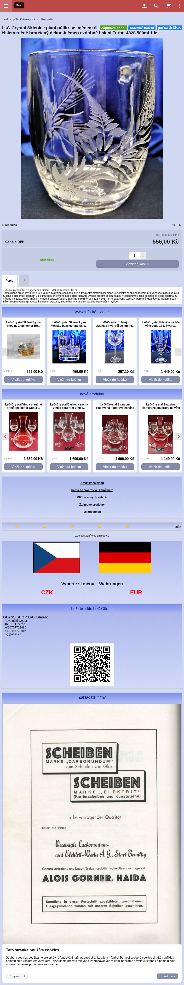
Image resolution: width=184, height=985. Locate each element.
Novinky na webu (92, 483)
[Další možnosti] (179, 6)
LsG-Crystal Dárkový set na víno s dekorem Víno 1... (69, 406)
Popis (9, 280)
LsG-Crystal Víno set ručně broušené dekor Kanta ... (23, 406)
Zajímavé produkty (92, 504)
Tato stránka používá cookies (32, 950)
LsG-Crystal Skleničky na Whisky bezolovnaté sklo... (69, 324)
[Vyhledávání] (156, 6)
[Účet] (144, 6)
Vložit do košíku (137, 264)
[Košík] (168, 6)
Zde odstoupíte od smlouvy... (92, 535)
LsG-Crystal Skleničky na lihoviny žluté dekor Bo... (23, 324)
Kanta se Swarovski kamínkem (92, 490)
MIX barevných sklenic (92, 497)
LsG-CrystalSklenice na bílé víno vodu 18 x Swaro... (161, 324)
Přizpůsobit (16, 976)
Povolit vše (167, 976)
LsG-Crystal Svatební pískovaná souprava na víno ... (115, 408)
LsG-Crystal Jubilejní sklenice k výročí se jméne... (115, 324)
